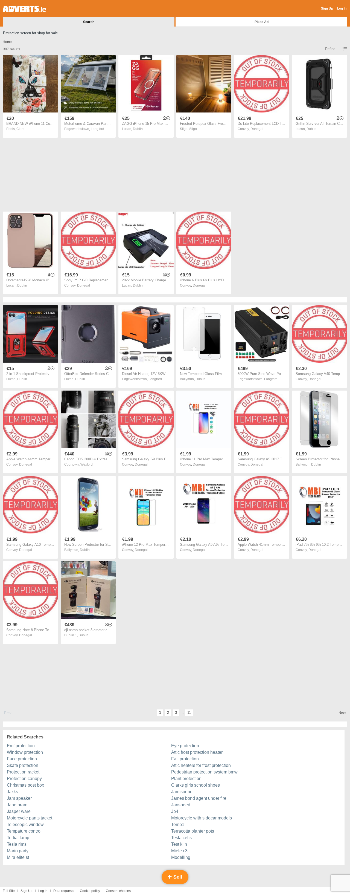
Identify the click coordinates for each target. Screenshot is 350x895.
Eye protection (185, 745)
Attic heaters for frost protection (201, 765)
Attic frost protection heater (197, 752)
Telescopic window (25, 824)
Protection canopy (24, 778)
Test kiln (179, 844)
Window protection (25, 752)
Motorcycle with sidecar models (201, 818)
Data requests (63, 891)
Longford (97, 129)
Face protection (22, 759)
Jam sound (181, 791)
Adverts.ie (24, 9)
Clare (20, 129)
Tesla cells (181, 837)
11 (189, 713)
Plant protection (186, 778)
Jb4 (174, 811)
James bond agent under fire (198, 798)
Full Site (9, 891)
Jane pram (17, 804)
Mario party (17, 850)
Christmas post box (25, 785)
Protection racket (23, 772)
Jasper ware (19, 811)
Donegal (256, 129)
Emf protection (21, 745)
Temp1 (177, 824)
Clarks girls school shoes (195, 785)
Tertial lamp (18, 837)
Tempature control (24, 831)
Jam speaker (19, 798)
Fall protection (185, 759)
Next (342, 713)
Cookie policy (90, 891)
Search (88, 22)
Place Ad (262, 22)
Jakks (12, 791)
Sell (177, 877)
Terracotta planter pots (192, 831)
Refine (330, 49)
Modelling (180, 857)
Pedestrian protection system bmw (204, 772)
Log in (43, 891)
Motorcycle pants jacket (29, 818)
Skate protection (22, 765)
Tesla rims (17, 844)
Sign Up (327, 8)
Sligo (193, 129)
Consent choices (118, 891)
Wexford (86, 464)
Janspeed (180, 804)
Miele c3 (179, 850)
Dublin (138, 129)
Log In (341, 8)
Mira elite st (18, 857)
